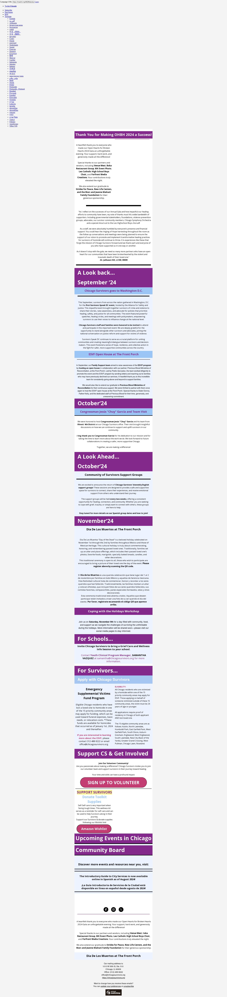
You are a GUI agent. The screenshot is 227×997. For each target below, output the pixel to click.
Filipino (12, 122)
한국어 (12, 74)
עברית (11, 102)
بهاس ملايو (13, 78)
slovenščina (13, 110)
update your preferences (111, 986)
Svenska (12, 100)
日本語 (12, 69)
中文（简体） (15, 32)
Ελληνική (13, 54)
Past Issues (9, 12)
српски (12, 112)
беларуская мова (16, 25)
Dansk (11, 41)
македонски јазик (16, 76)
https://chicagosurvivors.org (113, 977)
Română (12, 91)
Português (13, 87)
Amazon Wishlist (94, 829)
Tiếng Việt (13, 126)
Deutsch (12, 51)
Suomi (11, 47)
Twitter (11, 6)
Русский (12, 93)
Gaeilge (12, 60)
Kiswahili (13, 97)
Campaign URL (6, 2)
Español (12, 95)
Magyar (12, 58)
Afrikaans (13, 23)
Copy (37, 2)
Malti (11, 80)
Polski (11, 85)
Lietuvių (12, 104)
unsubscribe (129, 986)
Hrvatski (12, 37)
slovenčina (13, 108)
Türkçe (12, 120)
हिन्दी (11, 56)
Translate (8, 17)
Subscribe (8, 10)
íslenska (12, 64)
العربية (12, 21)
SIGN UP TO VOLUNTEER (113, 782)
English (12, 19)
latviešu (12, 106)
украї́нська (13, 124)
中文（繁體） (15, 34)
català (11, 29)
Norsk (11, 83)
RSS (6, 14)
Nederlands (13, 45)
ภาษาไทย (13, 117)
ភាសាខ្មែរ (12, 71)
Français (12, 49)
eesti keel (12, 43)
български (13, 27)
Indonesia (13, 62)
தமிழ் (11, 115)
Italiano (12, 66)
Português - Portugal (17, 89)
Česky (11, 39)
